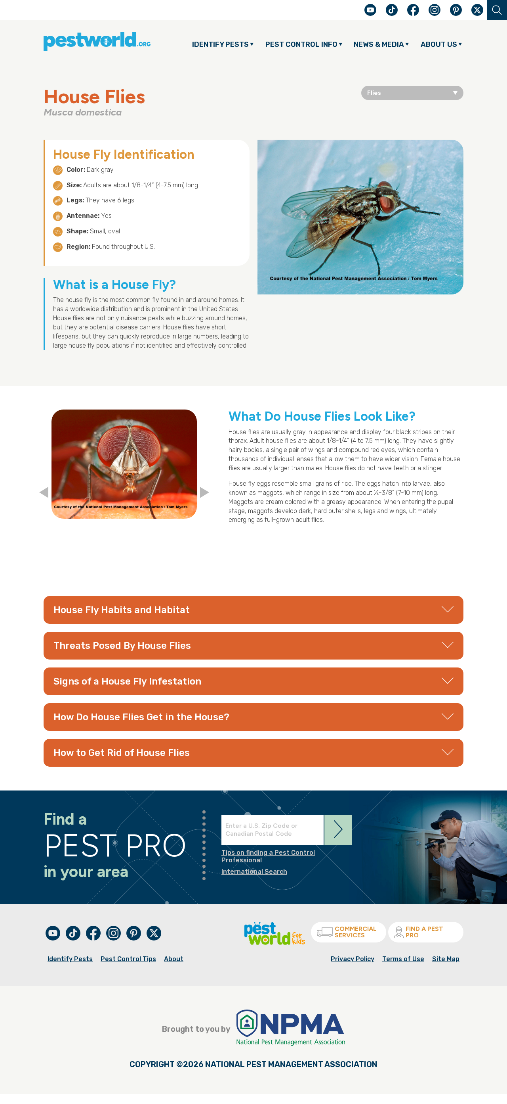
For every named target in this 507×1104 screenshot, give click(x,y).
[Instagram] (434, 10)
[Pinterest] (456, 13)
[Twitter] (477, 10)
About (173, 959)
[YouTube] (371, 13)
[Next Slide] (205, 493)
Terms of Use (403, 959)
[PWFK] (274, 943)
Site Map (445, 959)
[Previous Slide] (44, 493)
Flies (374, 92)
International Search (254, 871)
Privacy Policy (352, 959)
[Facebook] (414, 13)
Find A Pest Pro (424, 932)
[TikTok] (392, 13)
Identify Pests (70, 959)
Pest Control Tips (128, 959)
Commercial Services (356, 932)
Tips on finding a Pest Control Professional (268, 856)
